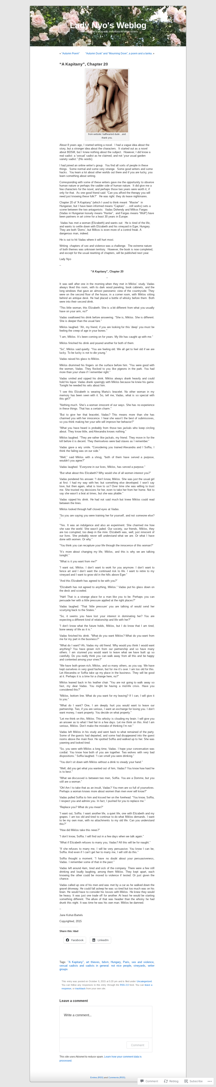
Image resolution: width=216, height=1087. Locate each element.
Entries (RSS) (96, 1077)
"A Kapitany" (76, 962)
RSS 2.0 (124, 985)
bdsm (105, 962)
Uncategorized (144, 981)
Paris (126, 962)
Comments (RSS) (116, 1077)
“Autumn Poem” (71, 53)
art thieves (93, 962)
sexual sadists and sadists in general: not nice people (95, 965)
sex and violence (143, 962)
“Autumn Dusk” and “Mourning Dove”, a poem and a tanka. (118, 53)
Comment (137, 1045)
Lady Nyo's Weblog (108, 25)
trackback (80, 988)
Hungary (116, 962)
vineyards (139, 965)
